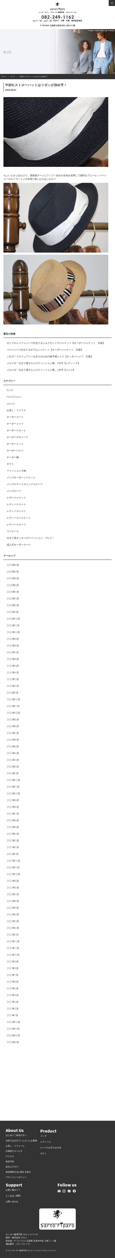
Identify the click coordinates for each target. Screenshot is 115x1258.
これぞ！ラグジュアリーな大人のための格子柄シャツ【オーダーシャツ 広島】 (50, 356)
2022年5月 (13, 907)
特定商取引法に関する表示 (18, 1172)
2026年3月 (13, 598)
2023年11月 (13, 786)
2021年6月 (13, 981)
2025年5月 (13, 665)
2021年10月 (13, 954)
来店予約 (10, 1161)
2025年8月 (13, 645)
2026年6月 (13, 578)
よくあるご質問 (13, 1195)
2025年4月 (13, 672)
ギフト (10, 463)
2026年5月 (13, 585)
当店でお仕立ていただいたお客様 (21, 1140)
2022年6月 (13, 901)
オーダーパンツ (15, 450)
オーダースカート (16, 430)
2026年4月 (13, 591)
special (11, 403)
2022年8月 (13, 887)
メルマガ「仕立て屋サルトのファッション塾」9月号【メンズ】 (41, 369)
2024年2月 (13, 766)
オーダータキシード (17, 437)
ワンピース (13, 531)
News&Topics (14, 396)
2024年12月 (13, 699)
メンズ (43, 1135)
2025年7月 (13, 652)
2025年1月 (12, 692)
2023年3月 (13, 840)
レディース (45, 1141)
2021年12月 (13, 941)
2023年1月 (13, 853)
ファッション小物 (16, 470)
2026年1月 (13, 611)
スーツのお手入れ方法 (50, 1147)
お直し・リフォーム (15, 1145)
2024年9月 (13, 719)
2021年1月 (12, 1015)
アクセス (10, 1156)
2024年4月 (13, 753)
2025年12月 (13, 618)
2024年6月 (13, 739)
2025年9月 (13, 638)
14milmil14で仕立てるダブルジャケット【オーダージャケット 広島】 (45, 349)
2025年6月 (13, 659)
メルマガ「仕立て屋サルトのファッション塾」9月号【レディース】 (43, 363)
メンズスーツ (14, 490)
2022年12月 (13, 860)
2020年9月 (13, 1042)
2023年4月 (13, 833)
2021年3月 (13, 1001)
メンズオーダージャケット (21, 477)
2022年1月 (13, 934)
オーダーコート (15, 416)
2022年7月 (13, 894)
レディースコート (16, 504)
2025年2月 (13, 685)
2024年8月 (13, 726)
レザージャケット (16, 497)
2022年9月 (13, 880)
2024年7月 (13, 732)
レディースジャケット (19, 517)
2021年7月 (12, 974)
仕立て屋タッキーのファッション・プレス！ (31, 537)
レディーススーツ (16, 524)
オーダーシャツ (15, 423)
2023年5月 (13, 827)
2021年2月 (13, 1008)
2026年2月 (13, 605)
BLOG (10, 390)
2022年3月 (13, 921)
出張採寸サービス (14, 1151)
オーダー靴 (13, 457)
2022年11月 (13, 867)
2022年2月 (13, 927)
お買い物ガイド (13, 1190)
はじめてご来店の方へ (16, 1135)
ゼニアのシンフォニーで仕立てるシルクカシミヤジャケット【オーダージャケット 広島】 (56, 342)
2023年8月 (13, 806)
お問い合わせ (12, 1201)
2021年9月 (13, 961)
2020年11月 (13, 1028)
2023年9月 (13, 800)
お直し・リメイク (16, 410)
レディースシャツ (16, 511)
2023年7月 (13, 813)
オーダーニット (15, 443)
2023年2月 (13, 847)
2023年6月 (13, 820)
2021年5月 (12, 988)
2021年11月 (13, 948)
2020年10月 (13, 1035)
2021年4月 (13, 995)
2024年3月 (13, 759)
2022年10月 (13, 874)
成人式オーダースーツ (19, 544)
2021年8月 (13, 968)
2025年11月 (13, 625)
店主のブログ (12, 1166)
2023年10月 (13, 793)
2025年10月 (13, 632)
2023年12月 (13, 780)
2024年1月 (13, 773)
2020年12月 (13, 1022)
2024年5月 (13, 746)
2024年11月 (13, 706)
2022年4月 (13, 914)
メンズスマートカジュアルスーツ (25, 484)
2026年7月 (13, 571)
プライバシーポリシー (16, 1177)
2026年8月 (13, 564)
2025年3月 (13, 679)
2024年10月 (13, 712)
